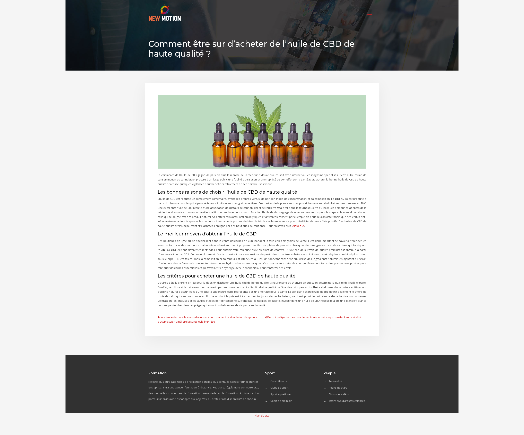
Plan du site (262, 415)
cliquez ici (298, 226)
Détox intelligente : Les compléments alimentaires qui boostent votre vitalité (314, 317)
